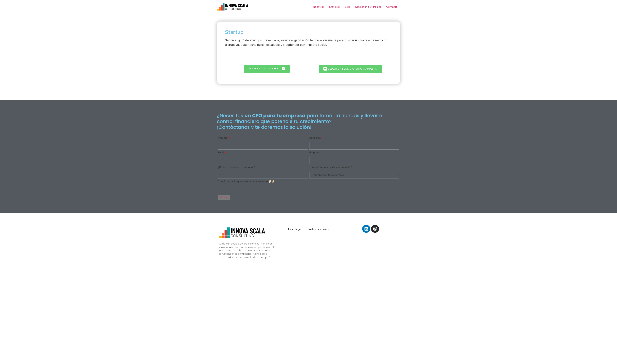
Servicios (334, 6)
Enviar (224, 197)
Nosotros (318, 6)
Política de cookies (318, 229)
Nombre (223, 138)
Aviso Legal (294, 229)
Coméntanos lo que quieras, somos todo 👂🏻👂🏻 (246, 181)
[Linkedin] (366, 229)
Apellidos (315, 138)
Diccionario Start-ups (368, 6)
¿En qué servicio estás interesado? (330, 167)
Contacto (392, 6)
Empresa (314, 152)
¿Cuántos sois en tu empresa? (236, 167)
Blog (347, 6)
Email (221, 152)
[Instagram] (375, 229)
